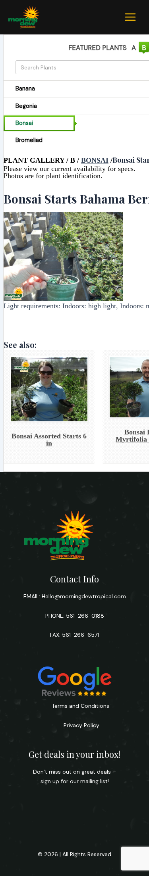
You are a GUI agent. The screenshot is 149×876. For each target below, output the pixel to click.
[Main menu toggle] (130, 17)
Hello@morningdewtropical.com (84, 596)
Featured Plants (97, 47)
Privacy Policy (80, 725)
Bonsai (94, 160)
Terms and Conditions (80, 705)
